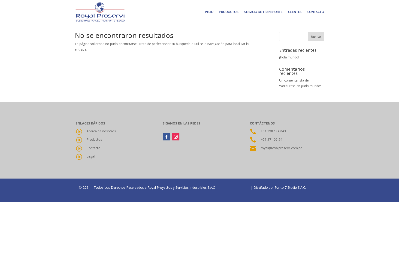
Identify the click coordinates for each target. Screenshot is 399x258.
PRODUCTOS (229, 12)
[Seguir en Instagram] (175, 136)
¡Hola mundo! (289, 57)
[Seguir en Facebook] (166, 136)
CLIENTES (295, 12)
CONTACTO (315, 12)
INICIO (209, 12)
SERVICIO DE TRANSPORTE (263, 12)
